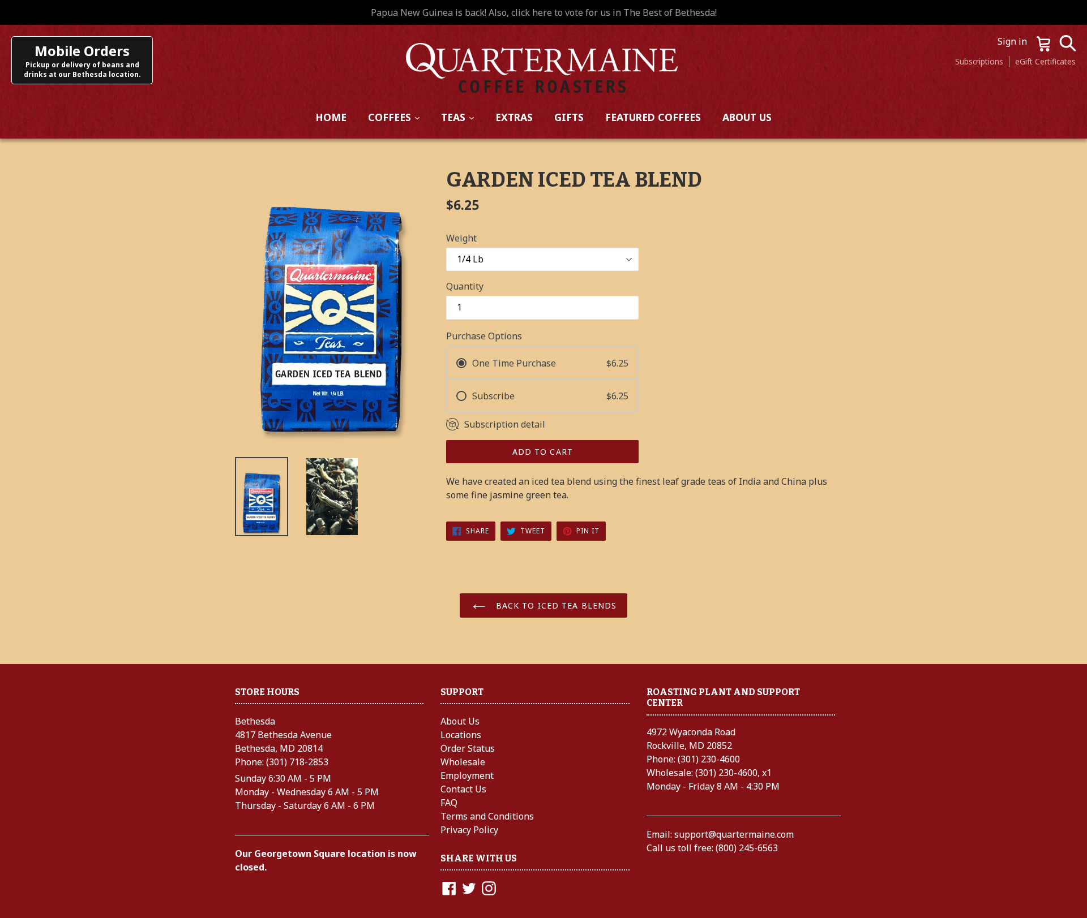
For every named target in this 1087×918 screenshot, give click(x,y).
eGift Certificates (1045, 61)
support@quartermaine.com (734, 834)
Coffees (398, 117)
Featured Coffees (653, 117)
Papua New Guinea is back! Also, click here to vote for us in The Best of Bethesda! (544, 12)
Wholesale (462, 762)
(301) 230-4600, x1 (733, 772)
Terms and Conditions (487, 816)
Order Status (467, 748)
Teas (462, 117)
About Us (747, 117)
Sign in (1013, 41)
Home (330, 117)
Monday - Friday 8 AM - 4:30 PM (713, 786)
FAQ (448, 802)
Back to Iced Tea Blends (555, 605)
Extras (514, 117)
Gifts (569, 117)
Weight (461, 238)
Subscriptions (979, 61)
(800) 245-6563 (747, 848)
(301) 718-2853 (297, 762)
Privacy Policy (469, 830)
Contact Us (463, 789)
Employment (467, 775)
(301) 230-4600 (709, 759)
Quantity (464, 286)
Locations (460, 735)
